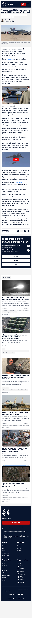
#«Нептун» (4, 308)
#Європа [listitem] (4, 577)
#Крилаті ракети (25, 310)
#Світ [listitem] (3, 572)
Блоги (3, 550)
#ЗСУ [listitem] (3, 563)
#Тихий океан (8, 352)
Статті (3, 548)
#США (13, 16)
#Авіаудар (4, 423)
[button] (28, 4)
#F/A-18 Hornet (3, 14)
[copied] (28, 246)
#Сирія (27, 425)
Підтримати (16, 523)
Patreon (16, 256)
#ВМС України (18, 310)
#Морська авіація (4, 16)
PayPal (16, 260)
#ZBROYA (25, 308)
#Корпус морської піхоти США (21, 14)
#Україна (15, 312)
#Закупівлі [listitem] (4, 565)
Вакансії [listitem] (19, 550)
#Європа (14, 497)
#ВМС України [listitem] (5, 568)
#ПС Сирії (20, 425)
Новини (4, 545)
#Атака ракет (5, 310)
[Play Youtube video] (16, 159)
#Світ (10, 16)
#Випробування (5, 387)
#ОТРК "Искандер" (6, 312)
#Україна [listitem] (4, 570)
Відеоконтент (5, 555)
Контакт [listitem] (19, 548)
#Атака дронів (5, 495)
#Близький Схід (5, 425)
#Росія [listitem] (3, 580)
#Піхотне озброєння (6, 389)
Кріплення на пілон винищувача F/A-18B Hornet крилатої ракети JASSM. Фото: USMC (15, 106)
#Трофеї (22, 389)
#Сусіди (4, 499)
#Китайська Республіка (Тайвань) (22, 350)
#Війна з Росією (5, 497)
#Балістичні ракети (12, 310)
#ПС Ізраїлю (15, 425)
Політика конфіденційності (8, 590)
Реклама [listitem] (19, 545)
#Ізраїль (10, 425)
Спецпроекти (5, 553)
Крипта (16, 264)
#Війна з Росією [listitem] (6, 575)
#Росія (11, 312)
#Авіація (25, 423)
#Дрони (10, 497)
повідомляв (19, 182)
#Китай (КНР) (13, 350)
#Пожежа (19, 497)
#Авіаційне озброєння (11, 14)
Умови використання (23, 589)
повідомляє (10, 59)
